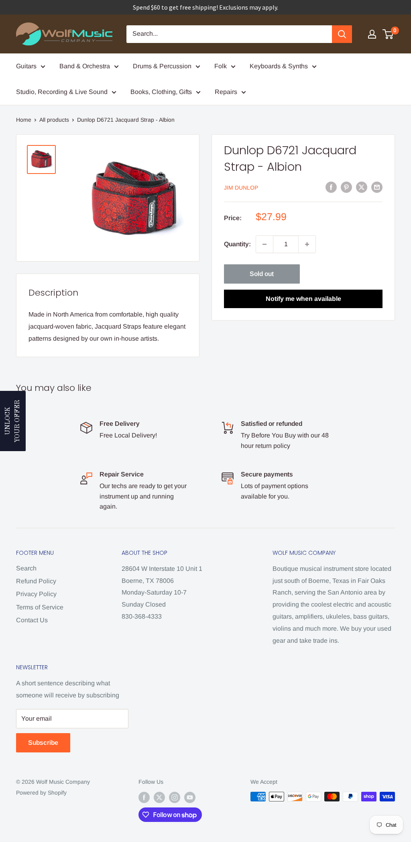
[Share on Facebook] (331, 187)
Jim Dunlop (241, 187)
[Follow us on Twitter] (159, 797)
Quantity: (237, 244)
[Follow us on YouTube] (189, 797)
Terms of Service (39, 607)
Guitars (26, 66)
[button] (13, 421)
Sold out (262, 273)
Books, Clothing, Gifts (161, 91)
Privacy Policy (36, 594)
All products (54, 119)
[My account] (372, 34)
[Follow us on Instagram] (174, 797)
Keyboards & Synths (279, 66)
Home (23, 119)
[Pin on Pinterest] (346, 187)
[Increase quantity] (307, 244)
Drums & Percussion (162, 66)
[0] (388, 34)
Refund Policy (36, 581)
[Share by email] (377, 187)
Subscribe (43, 742)
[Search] (342, 34)
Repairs (226, 91)
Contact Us (32, 620)
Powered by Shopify (41, 792)
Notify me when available (303, 298)
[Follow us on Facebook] (144, 797)
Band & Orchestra (84, 66)
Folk (220, 66)
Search (26, 568)
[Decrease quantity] (264, 244)
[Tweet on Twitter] (361, 187)
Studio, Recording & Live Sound (62, 91)
